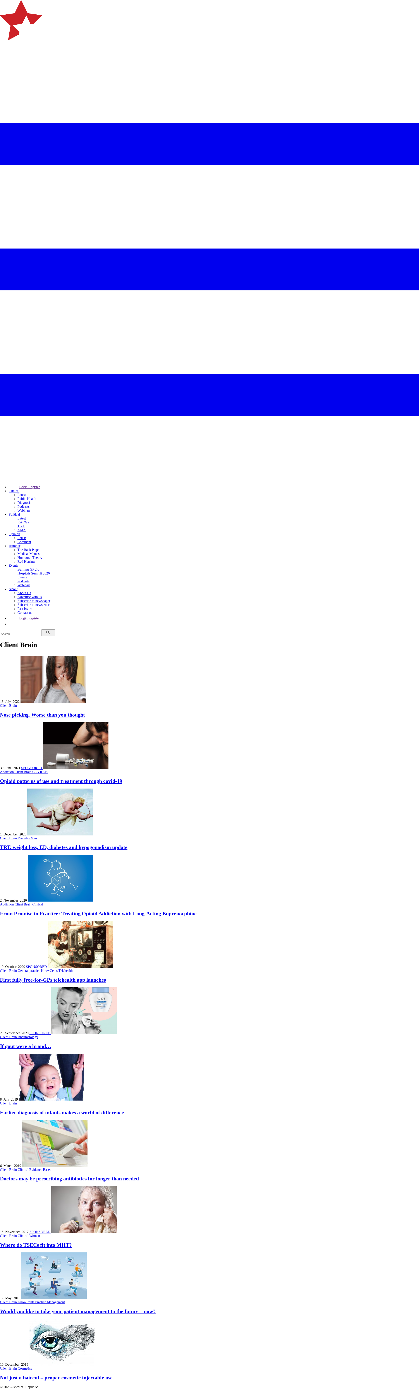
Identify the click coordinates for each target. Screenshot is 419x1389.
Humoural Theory (29, 557)
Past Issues (24, 608)
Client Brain (8, 705)
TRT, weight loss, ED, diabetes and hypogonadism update (63, 847)
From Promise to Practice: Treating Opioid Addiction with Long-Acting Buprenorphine (98, 913)
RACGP (23, 522)
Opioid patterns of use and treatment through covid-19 (61, 781)
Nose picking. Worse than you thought (42, 715)
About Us (24, 593)
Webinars (23, 510)
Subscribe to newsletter (33, 605)
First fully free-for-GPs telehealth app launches (53, 980)
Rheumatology (28, 1037)
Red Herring (26, 561)
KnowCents (49, 970)
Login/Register (29, 487)
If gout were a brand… (25, 1046)
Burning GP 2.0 (28, 569)
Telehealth (65, 970)
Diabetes (24, 838)
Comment (24, 542)
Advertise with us (29, 597)
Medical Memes (28, 554)
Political (14, 514)
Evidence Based (40, 1169)
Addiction (7, 772)
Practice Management (50, 1302)
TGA (21, 526)
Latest (21, 495)
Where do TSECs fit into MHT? (36, 1245)
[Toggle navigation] (5, 58)
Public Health (26, 499)
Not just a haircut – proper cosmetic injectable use (56, 1377)
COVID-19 (40, 772)
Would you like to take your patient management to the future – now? (78, 1311)
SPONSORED (32, 768)
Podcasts (23, 506)
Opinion (14, 534)
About (13, 589)
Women (34, 1236)
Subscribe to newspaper (33, 601)
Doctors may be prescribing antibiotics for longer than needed (69, 1179)
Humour (14, 546)
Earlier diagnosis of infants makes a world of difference (62, 1112)
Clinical (14, 491)
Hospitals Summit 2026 (33, 573)
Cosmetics (25, 1368)
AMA (21, 530)
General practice (29, 970)
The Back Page (28, 550)
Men (34, 838)
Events (13, 565)
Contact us (24, 612)
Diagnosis (24, 502)
